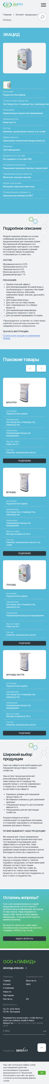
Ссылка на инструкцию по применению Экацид (21, 336)
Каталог (7, 984)
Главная (6, 980)
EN (27, 999)
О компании (8, 988)
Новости (7, 991)
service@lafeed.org (13, 968)
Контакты (7, 999)
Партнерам (8, 995)
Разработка (8, 1050)
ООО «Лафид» (19, 961)
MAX (28, 984)
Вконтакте (31, 980)
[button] (24, 938)
